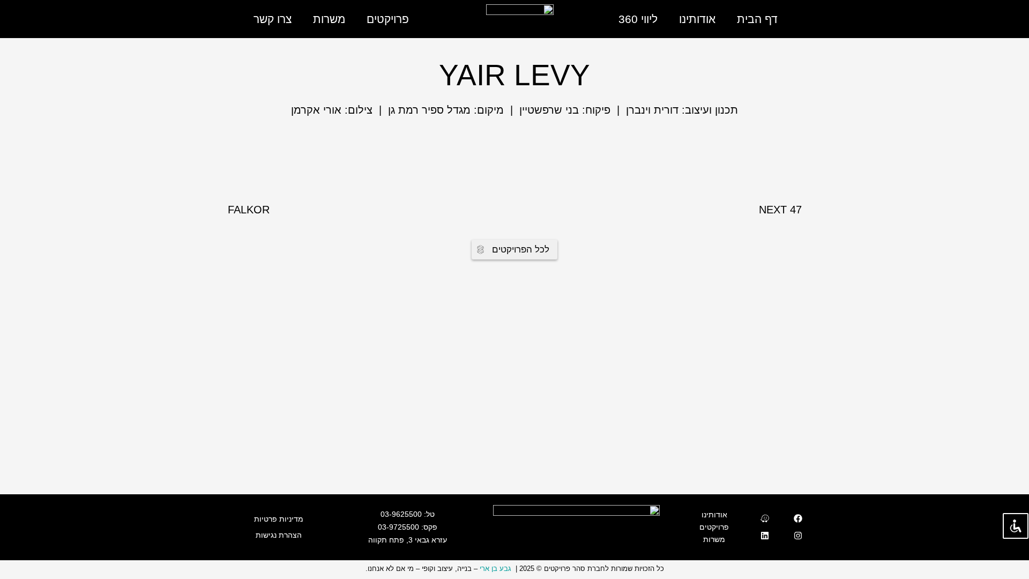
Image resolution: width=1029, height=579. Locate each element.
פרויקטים (388, 19)
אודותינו (697, 19)
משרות (329, 19)
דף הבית (757, 19)
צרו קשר (272, 19)
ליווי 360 (638, 19)
